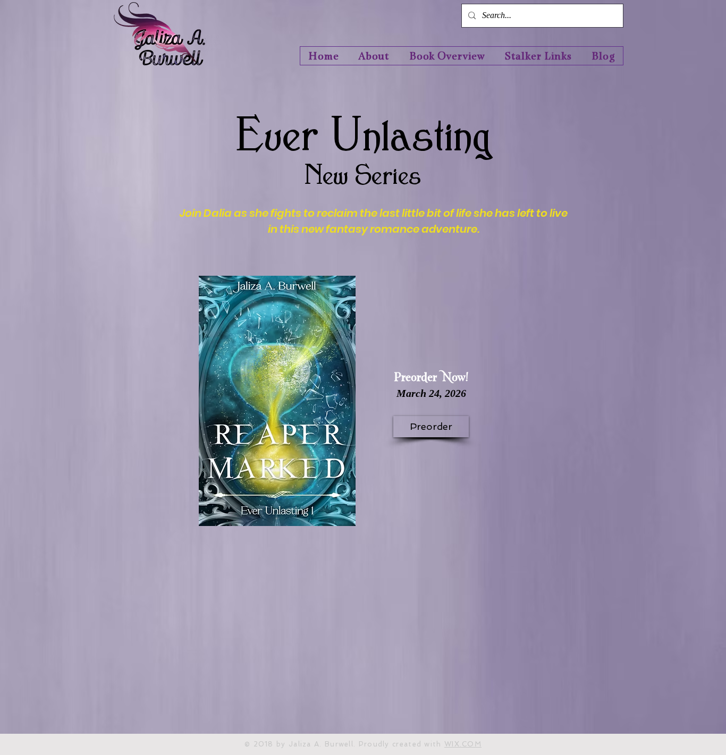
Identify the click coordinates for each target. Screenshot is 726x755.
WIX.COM (463, 744)
